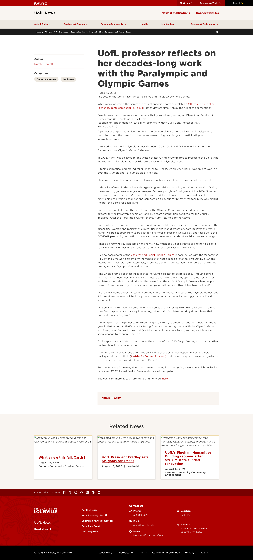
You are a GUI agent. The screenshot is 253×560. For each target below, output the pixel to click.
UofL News (42, 522)
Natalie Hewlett (111, 397)
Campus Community (46, 79)
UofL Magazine (90, 531)
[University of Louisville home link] (40, 3)
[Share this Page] (217, 32)
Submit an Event (91, 526)
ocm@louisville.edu (143, 525)
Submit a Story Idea (93, 515)
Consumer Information (166, 552)
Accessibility (104, 552)
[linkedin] (87, 492)
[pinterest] (93, 492)
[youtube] (81, 492)
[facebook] (64, 492)
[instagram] (75, 492)
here (165, 378)
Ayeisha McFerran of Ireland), (149, 356)
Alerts (143, 552)
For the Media (89, 510)
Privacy (189, 552)
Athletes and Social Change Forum (152, 255)
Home (38, 32)
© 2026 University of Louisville (53, 552)
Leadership (68, 79)
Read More (41, 529)
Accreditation (125, 552)
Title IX (204, 552)
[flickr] (99, 492)
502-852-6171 (140, 515)
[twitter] (70, 492)
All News (48, 32)
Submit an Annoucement (95, 520)
